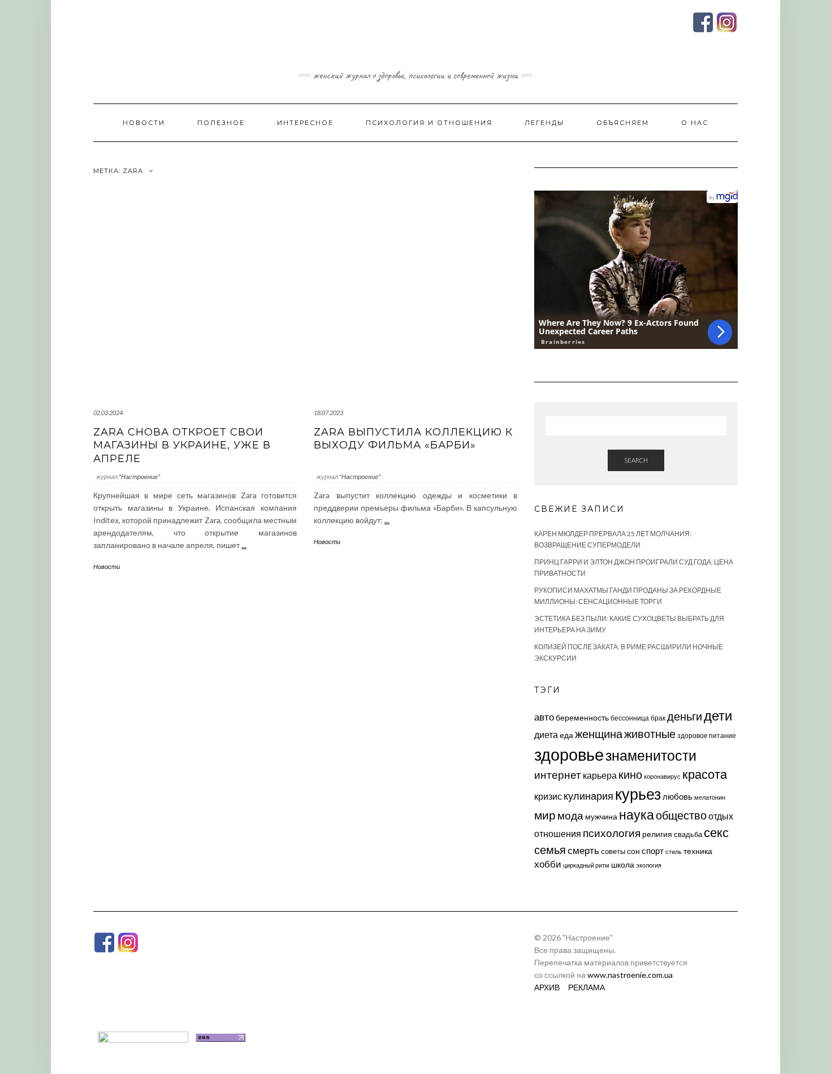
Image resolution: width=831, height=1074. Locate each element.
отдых (720, 815)
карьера (600, 775)
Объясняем (622, 123)
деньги (684, 716)
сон (633, 851)
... (243, 545)
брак (658, 718)
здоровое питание (706, 735)
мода (570, 815)
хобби (547, 864)
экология (648, 865)
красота (704, 774)
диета (546, 735)
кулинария (588, 796)
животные (650, 733)
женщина (598, 733)
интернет (557, 775)
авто (544, 717)
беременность (582, 717)
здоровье (569, 754)
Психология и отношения (429, 123)
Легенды (544, 123)
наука (636, 814)
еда (566, 735)
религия (657, 834)
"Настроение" (139, 476)
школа (622, 864)
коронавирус (662, 776)
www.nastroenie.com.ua (630, 975)
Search (636, 460)
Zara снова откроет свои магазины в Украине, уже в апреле (182, 445)
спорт (653, 851)
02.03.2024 (108, 412)
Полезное (221, 123)
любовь (677, 796)
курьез (638, 793)
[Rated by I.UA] (143, 1036)
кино (630, 774)
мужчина (601, 816)
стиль (673, 851)
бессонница (630, 718)
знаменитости (650, 755)
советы (613, 851)
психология (611, 832)
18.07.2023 (328, 412)
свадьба (688, 834)
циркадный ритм (586, 865)
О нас (694, 123)
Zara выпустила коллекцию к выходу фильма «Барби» (413, 438)
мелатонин (709, 797)
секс (716, 832)
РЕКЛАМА (586, 987)
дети (718, 715)
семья (550, 849)
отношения (557, 833)
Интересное (305, 123)
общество (681, 815)
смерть (583, 850)
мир (545, 815)
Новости (144, 123)
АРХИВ (547, 987)
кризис (548, 796)
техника (697, 851)
